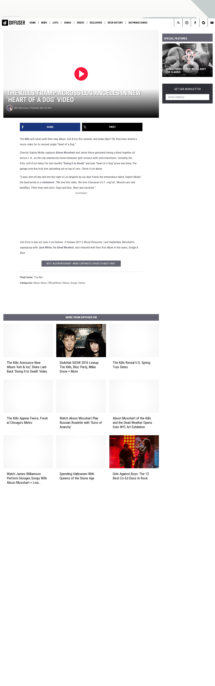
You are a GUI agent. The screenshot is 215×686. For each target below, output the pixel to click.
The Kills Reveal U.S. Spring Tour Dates (131, 365)
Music (37, 283)
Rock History (115, 22)
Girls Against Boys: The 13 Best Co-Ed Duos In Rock (131, 476)
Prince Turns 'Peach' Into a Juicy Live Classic (186, 71)
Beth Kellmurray (21, 108)
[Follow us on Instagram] (187, 22)
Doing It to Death (74, 163)
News (44, 22)
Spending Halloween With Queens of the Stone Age (77, 476)
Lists (55, 22)
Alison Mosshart (65, 152)
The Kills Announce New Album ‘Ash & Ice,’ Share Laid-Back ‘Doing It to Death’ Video (27, 367)
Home (33, 22)
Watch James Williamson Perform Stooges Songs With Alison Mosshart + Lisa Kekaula (27, 478)
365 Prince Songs (137, 22)
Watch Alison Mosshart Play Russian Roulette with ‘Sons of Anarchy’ (81, 422)
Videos (80, 22)
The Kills (38, 277)
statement (48, 182)
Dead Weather (65, 247)
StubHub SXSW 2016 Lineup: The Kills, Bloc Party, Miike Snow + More (79, 367)
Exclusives (96, 22)
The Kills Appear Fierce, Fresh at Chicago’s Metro (27, 420)
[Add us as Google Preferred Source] (203, 22)
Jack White (45, 247)
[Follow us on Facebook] (195, 22)
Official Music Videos (58, 283)
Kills (27, 139)
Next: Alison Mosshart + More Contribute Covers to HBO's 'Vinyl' (81, 263)
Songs (67, 22)
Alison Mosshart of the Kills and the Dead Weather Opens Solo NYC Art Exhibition (132, 422)
